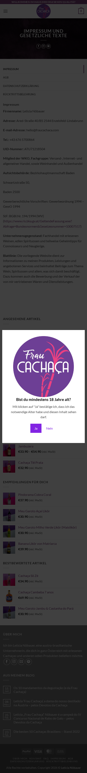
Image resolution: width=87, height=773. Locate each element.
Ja (35, 428)
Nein (49, 428)
